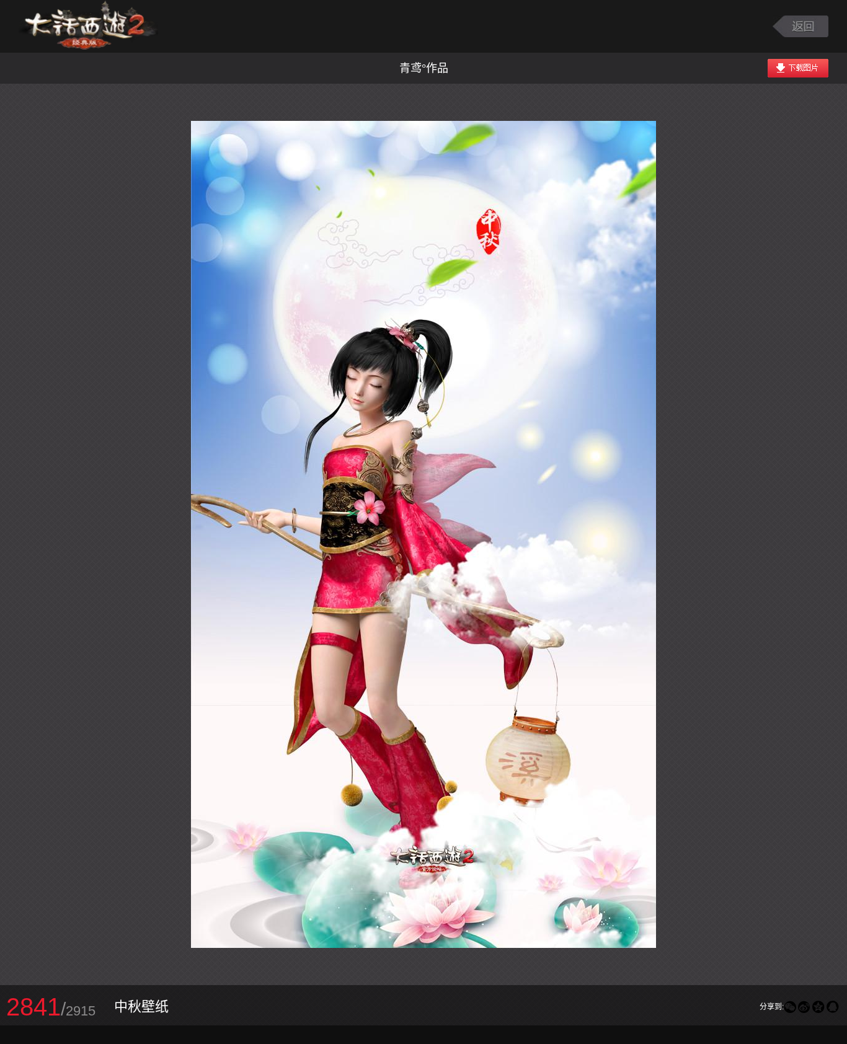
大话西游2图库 (88, 26)
